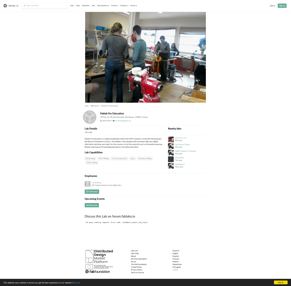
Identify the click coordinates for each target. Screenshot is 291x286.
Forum (132, 5)
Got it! (280, 282)
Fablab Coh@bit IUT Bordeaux (185, 151)
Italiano (175, 262)
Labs (72, 5)
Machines (85, 5)
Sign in (272, 6)
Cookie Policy (136, 267)
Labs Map (135, 253)
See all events (91, 205)
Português (177, 267)
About (133, 256)
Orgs (78, 5)
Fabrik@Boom (180, 164)
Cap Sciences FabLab (182, 144)
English (175, 253)
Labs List (134, 251)
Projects (123, 5)
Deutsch (176, 251)
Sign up (282, 6)
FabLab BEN (179, 158)
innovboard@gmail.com (123, 121)
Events (114, 5)
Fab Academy (102, 5)
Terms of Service (137, 272)
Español (176, 256)
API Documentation (139, 259)
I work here (93, 192)
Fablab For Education (109, 106)
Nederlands (177, 264)
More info (76, 282)
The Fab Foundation (139, 264)
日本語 (175, 270)
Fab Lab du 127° (181, 138)
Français (176, 259)
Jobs (93, 5)
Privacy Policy (136, 270)
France (96, 106)
